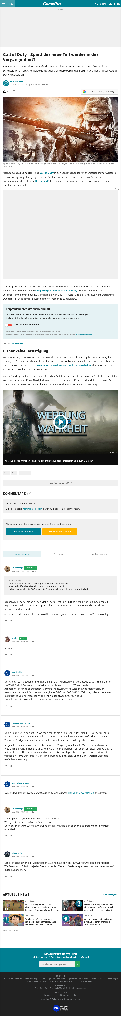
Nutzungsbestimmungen (108, 978)
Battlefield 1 (42, 181)
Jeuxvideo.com (80, 988)
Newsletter (83, 978)
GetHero (69, 988)
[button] (7, 3)
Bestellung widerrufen (59, 978)
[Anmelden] (77, 964)
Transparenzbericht (86, 981)
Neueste (22, 554)
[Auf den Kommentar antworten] (7, 620)
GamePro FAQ (30, 978)
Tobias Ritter (16, 81)
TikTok (74, 995)
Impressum (8, 978)
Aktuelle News (16, 894)
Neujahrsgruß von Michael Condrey (56, 290)
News (14, 472)
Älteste (60, 554)
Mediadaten (33, 981)
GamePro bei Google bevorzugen (101, 91)
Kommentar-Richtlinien (81, 792)
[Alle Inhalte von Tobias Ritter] (6, 83)
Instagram (65, 995)
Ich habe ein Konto (23, 531)
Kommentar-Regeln (32, 508)
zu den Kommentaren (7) (58, 483)
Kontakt (93, 978)
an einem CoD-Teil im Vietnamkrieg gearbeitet (64, 365)
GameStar (39, 988)
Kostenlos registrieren (60, 531)
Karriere (73, 978)
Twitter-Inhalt (17, 343)
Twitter (47, 995)
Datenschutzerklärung (83, 334)
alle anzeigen (110, 894)
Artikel (6, 472)
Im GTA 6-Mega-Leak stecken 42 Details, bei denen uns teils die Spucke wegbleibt (98, 922)
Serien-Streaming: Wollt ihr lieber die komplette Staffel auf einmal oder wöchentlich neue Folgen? (99, 907)
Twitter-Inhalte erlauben (26, 324)
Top (98, 554)
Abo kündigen (43, 978)
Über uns (18, 978)
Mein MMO (59, 988)
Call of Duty (47, 173)
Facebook (55, 995)
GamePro (49, 988)
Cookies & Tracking (68, 981)
